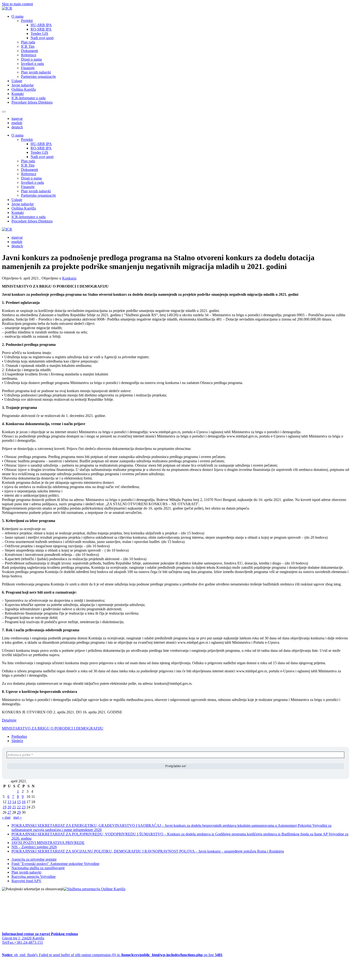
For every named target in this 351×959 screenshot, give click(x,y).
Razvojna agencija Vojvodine (33, 877)
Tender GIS (39, 34)
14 (14, 802)
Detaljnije (9, 720)
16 (24, 802)
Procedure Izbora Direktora (32, 102)
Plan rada (28, 42)
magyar (17, 118)
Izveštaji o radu (32, 64)
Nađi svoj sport (42, 38)
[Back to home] (7, 8)
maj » (17, 817)
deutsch (17, 127)
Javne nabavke (22, 85)
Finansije (28, 68)
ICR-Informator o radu (28, 98)
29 (19, 812)
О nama (17, 16)
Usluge (16, 81)
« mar (6, 817)
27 (9, 812)
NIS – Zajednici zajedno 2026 (34, 847)
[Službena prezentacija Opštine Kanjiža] (94, 889)
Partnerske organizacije (38, 76)
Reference (28, 55)
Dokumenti (29, 51)
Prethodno (19, 736)
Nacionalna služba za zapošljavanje (38, 868)
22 (19, 807)
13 (9, 802)
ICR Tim (27, 46)
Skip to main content (17, 4)
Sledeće (17, 741)
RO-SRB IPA (41, 29)
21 (14, 807)
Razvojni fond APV (26, 881)
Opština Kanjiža (23, 89)
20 (9, 807)
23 (24, 807)
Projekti (27, 21)
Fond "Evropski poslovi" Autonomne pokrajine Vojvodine (55, 864)
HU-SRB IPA (41, 25)
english (16, 123)
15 (19, 802)
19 (4, 807)
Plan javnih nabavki (36, 72)
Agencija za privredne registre (34, 859)
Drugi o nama (31, 59)
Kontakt (17, 94)
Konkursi (69, 278)
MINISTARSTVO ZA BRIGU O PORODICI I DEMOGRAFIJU (52, 728)
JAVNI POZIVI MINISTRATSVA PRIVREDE (48, 843)
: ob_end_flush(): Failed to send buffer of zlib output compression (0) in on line (112, 955)
